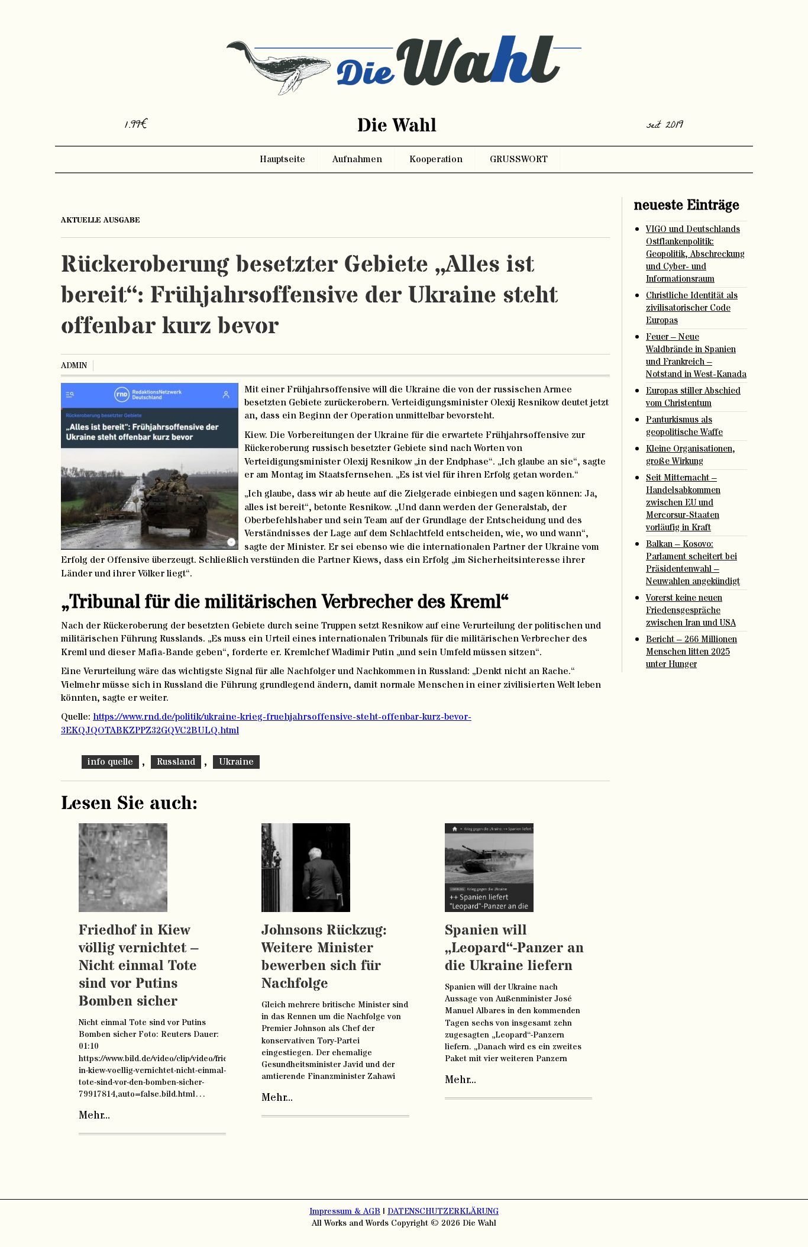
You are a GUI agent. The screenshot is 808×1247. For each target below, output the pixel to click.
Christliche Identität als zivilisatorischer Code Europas (692, 308)
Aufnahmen (357, 159)
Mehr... (94, 1116)
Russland (176, 761)
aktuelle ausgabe (100, 220)
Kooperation (436, 159)
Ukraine (236, 761)
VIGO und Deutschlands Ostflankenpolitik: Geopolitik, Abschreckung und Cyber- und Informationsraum (695, 254)
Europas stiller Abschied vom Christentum (693, 397)
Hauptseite (282, 159)
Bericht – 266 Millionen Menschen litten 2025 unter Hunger (691, 652)
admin (74, 365)
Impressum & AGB (344, 1211)
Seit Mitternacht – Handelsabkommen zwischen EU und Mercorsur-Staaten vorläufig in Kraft (683, 503)
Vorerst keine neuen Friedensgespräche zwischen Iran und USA (691, 610)
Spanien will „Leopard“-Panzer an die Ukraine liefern (514, 948)
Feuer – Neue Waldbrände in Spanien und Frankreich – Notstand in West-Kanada (696, 356)
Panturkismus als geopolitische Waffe (684, 426)
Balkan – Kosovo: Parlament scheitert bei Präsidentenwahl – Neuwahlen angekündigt (693, 563)
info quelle (110, 761)
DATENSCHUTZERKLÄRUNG (443, 1211)
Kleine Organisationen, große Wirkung (690, 455)
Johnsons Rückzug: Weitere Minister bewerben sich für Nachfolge (324, 957)
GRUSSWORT (519, 159)
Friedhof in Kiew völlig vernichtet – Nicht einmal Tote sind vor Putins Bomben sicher (139, 966)
